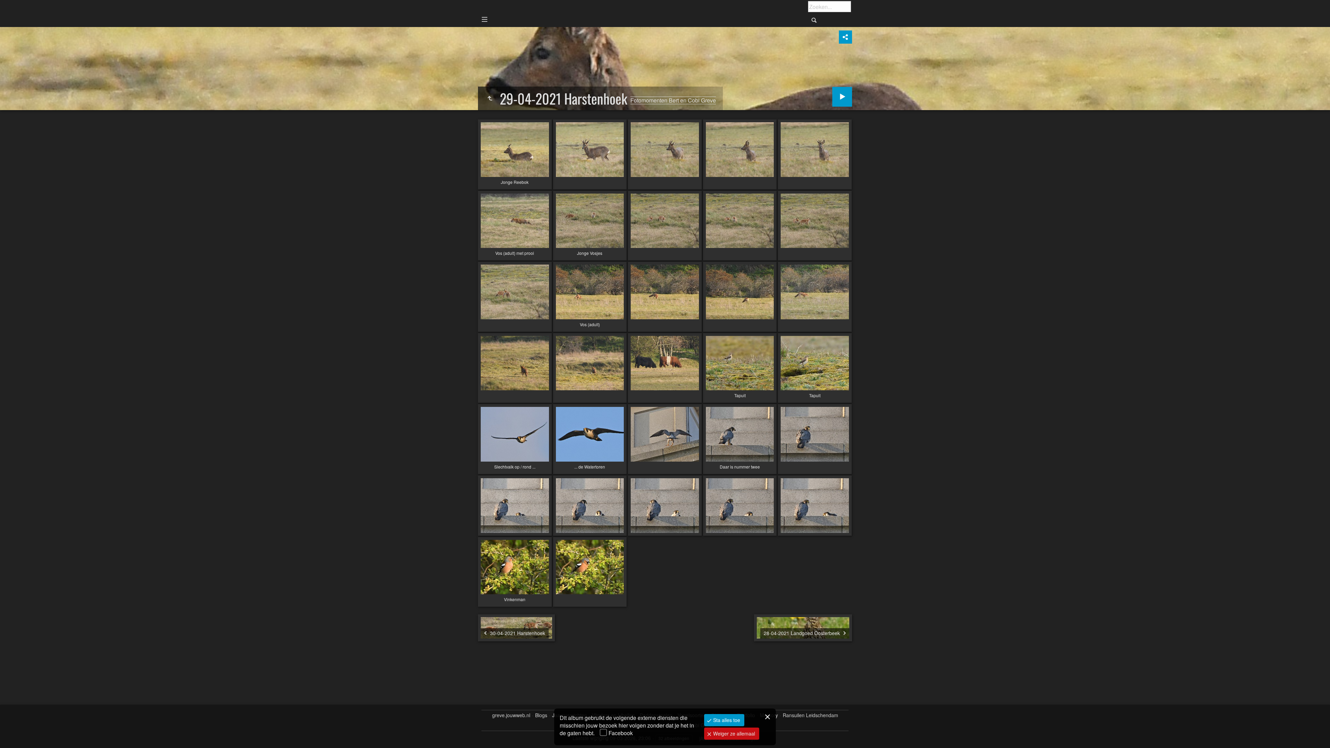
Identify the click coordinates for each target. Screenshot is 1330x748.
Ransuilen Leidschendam (810, 715)
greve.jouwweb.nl (511, 715)
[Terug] (489, 98)
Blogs (541, 715)
